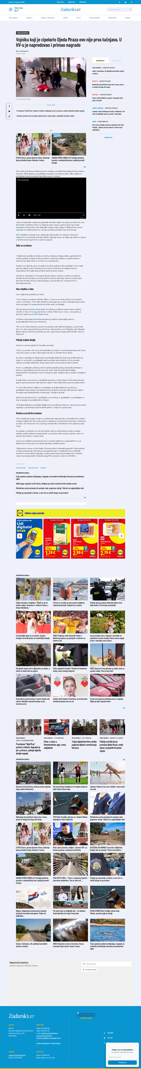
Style (78, 18)
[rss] (131, 1)
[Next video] (24, 215)
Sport (65, 18)
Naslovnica (13, 18)
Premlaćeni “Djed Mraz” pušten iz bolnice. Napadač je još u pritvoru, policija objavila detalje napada (50, 111)
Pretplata (60, 2)
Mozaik (127, 18)
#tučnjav (43, 468)
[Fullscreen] (83, 215)
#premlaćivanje (21, 468)
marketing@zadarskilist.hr (49, 1033)
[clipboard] (9, 116)
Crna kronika (94, 18)
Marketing (71, 2)
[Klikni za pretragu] (130, 9)
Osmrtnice (112, 18)
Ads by (82, 217)
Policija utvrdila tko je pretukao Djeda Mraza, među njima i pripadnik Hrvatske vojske (45, 116)
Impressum (82, 2)
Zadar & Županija (48, 18)
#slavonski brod (33, 468)
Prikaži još (108, 137)
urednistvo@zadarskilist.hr (17, 1055)
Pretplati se (122, 1062)
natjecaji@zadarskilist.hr (44, 1036)
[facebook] (119, 1)
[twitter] (125, 1)
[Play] (18, 215)
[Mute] (29, 215)
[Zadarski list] (70, 9)
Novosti (29, 18)
